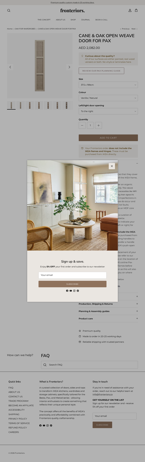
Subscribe (72, 284)
